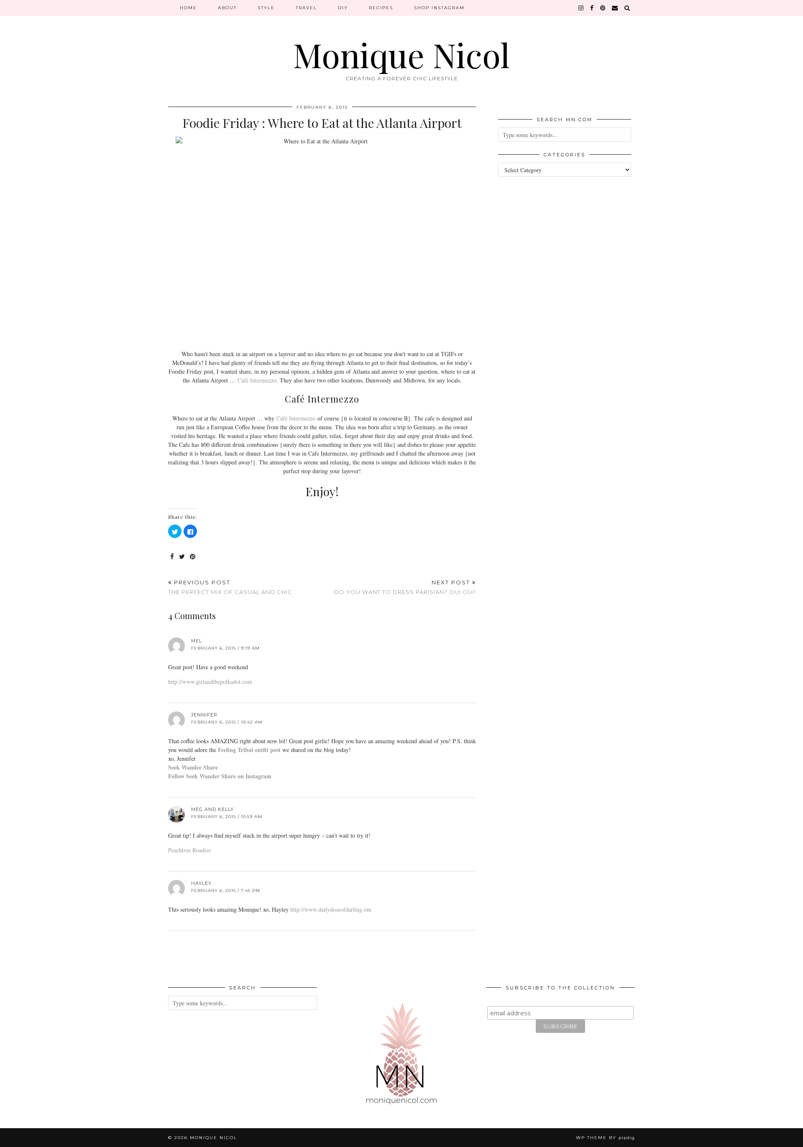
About (227, 7)
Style (266, 7)
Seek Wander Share (193, 767)
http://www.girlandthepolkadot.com (210, 682)
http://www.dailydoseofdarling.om (330, 909)
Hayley (201, 883)
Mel (196, 641)
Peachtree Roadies (189, 850)
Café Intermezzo (257, 380)
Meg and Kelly (212, 809)
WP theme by (605, 1137)
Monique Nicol (401, 54)
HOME (188, 7)
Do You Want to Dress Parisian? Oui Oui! (405, 587)
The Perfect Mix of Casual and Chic (230, 587)
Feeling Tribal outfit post (249, 749)
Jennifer (204, 715)
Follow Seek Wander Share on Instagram (219, 776)
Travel (306, 7)
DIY (343, 7)
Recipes (381, 7)
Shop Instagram (439, 7)
